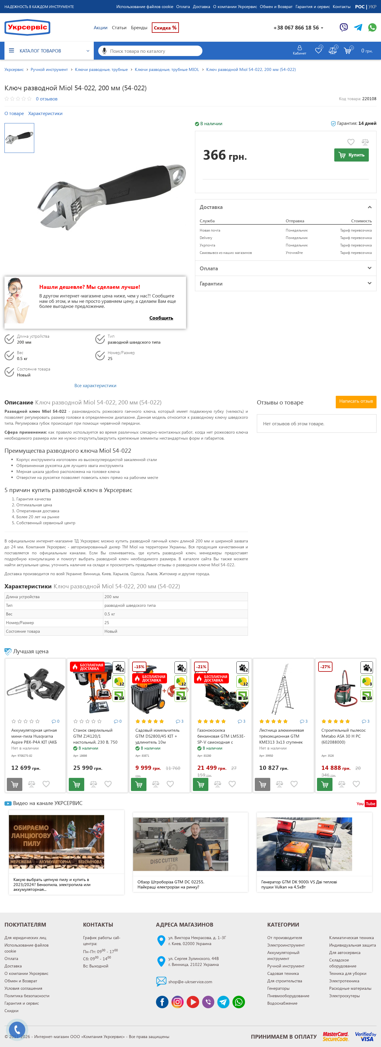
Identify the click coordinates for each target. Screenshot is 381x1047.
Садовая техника (283, 973)
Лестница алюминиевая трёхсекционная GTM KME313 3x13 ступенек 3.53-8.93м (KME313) (281, 739)
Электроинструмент (286, 945)
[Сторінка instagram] (177, 1002)
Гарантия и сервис (313, 6)
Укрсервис (14, 69)
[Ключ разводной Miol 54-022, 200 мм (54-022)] (111, 197)
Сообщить (161, 317)
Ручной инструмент (286, 966)
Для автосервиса (344, 952)
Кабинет (299, 53)
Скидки (11, 1010)
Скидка (165, 27)
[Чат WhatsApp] (372, 27)
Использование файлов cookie (144, 6)
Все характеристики (95, 385)
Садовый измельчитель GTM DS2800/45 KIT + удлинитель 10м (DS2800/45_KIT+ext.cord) (159, 739)
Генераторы (278, 988)
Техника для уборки (347, 973)
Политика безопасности (26, 995)
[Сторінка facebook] (162, 1002)
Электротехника (344, 981)
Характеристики (45, 113)
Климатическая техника (351, 937)
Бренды (139, 27)
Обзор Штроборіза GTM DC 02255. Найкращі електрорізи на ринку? (171, 884)
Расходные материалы (350, 988)
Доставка (201, 6)
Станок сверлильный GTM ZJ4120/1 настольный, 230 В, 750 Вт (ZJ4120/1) (95, 739)
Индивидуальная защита (352, 945)
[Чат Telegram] (358, 27)
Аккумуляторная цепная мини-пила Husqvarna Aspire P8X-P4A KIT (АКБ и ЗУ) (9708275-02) (34, 739)
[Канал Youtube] (193, 1002)
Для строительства (284, 981)
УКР (372, 6)
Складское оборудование (342, 963)
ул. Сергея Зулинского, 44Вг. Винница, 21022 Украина (193, 961)
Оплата (183, 6)
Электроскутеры (344, 995)
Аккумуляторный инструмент (283, 955)
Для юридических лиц (25, 937)
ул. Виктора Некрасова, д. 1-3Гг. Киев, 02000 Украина (197, 940)
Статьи (119, 27)
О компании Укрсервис (235, 6)
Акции (100, 27)
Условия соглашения (23, 988)
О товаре (14, 113)
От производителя (284, 937)
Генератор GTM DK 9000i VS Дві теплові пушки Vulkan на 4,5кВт (299, 884)
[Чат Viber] (344, 27)
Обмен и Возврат (276, 6)
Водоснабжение (282, 1003)
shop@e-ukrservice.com (190, 981)
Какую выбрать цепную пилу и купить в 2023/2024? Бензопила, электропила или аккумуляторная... (51, 884)
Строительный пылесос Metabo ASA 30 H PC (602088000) (343, 736)
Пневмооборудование (288, 995)
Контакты (342, 6)
